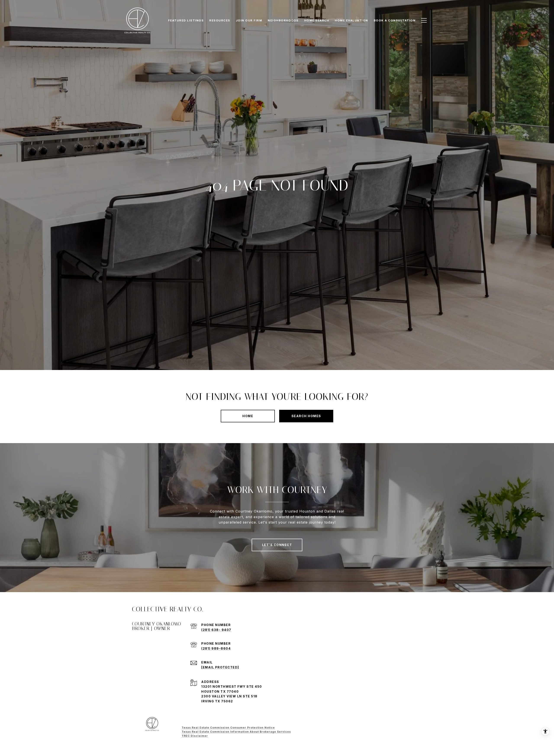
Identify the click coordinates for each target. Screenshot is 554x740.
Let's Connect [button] (277, 545)
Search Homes (306, 416)
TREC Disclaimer (195, 735)
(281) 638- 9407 (216, 630)
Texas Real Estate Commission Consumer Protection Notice (228, 727)
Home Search (316, 20)
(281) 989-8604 (216, 648)
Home (247, 416)
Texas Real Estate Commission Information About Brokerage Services (236, 731)
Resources (219, 20)
